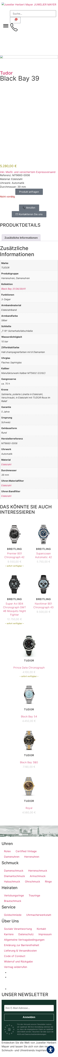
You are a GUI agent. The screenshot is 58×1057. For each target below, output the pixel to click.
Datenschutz (26, 934)
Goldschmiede (12, 914)
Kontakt (41, 928)
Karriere (9, 934)
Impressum (45, 934)
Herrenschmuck (37, 870)
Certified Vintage (26, 851)
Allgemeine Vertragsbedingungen (24, 939)
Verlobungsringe (14, 895)
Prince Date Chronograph (29, 667)
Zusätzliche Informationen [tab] (21, 237)
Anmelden (29, 1017)
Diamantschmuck (14, 876)
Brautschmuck (12, 900)
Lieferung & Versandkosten (20, 950)
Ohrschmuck (32, 881)
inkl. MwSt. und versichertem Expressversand (27, 172)
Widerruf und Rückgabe (18, 961)
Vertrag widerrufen (15, 967)
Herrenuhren (31, 856)
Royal (29, 808)
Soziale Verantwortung (18, 928)
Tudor (6, 73)
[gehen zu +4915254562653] (14, 36)
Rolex (7, 851)
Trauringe (34, 895)
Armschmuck (38, 876)
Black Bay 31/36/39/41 (13, 288)
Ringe (48, 881)
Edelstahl (6, 464)
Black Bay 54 (29, 716)
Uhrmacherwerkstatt (38, 914)
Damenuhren (11, 856)
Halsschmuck (12, 881)
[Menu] (5, 26)
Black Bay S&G (29, 762)
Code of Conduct (14, 956)
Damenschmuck (13, 870)
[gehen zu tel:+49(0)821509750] (14, 27)
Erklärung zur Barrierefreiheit (21, 945)
